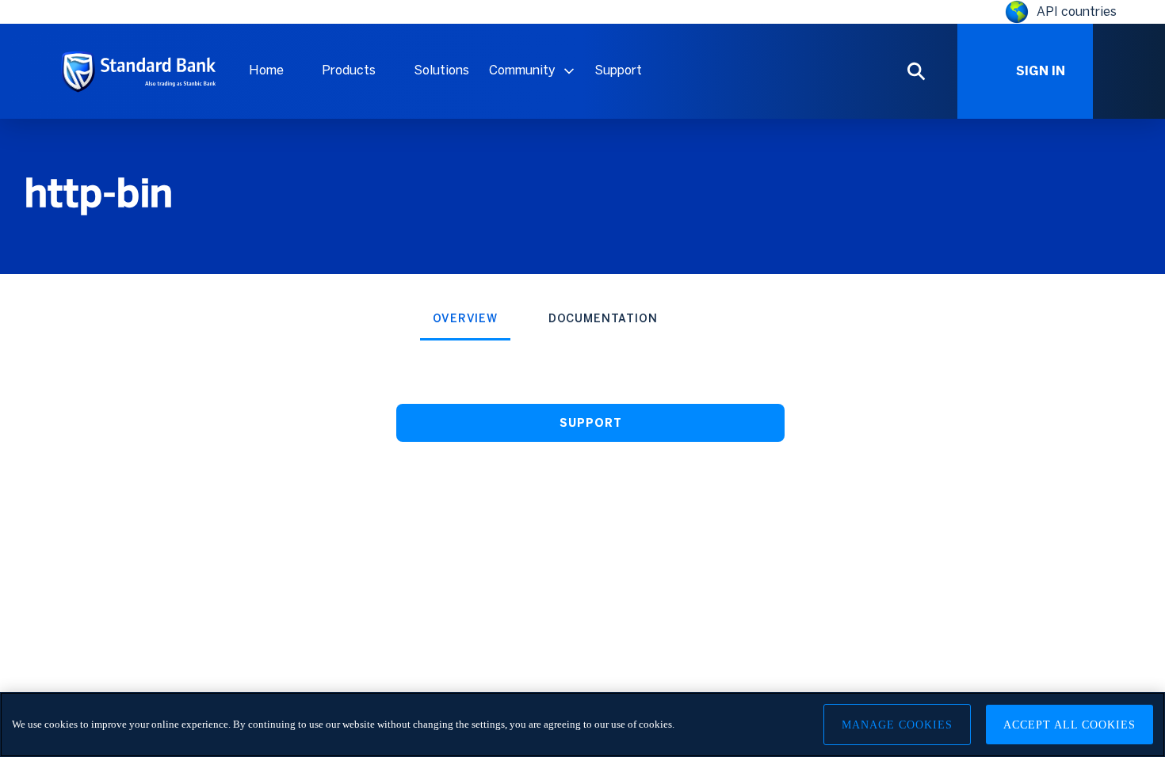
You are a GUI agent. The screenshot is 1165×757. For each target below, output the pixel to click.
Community (522, 70)
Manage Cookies (897, 725)
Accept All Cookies (1069, 725)
